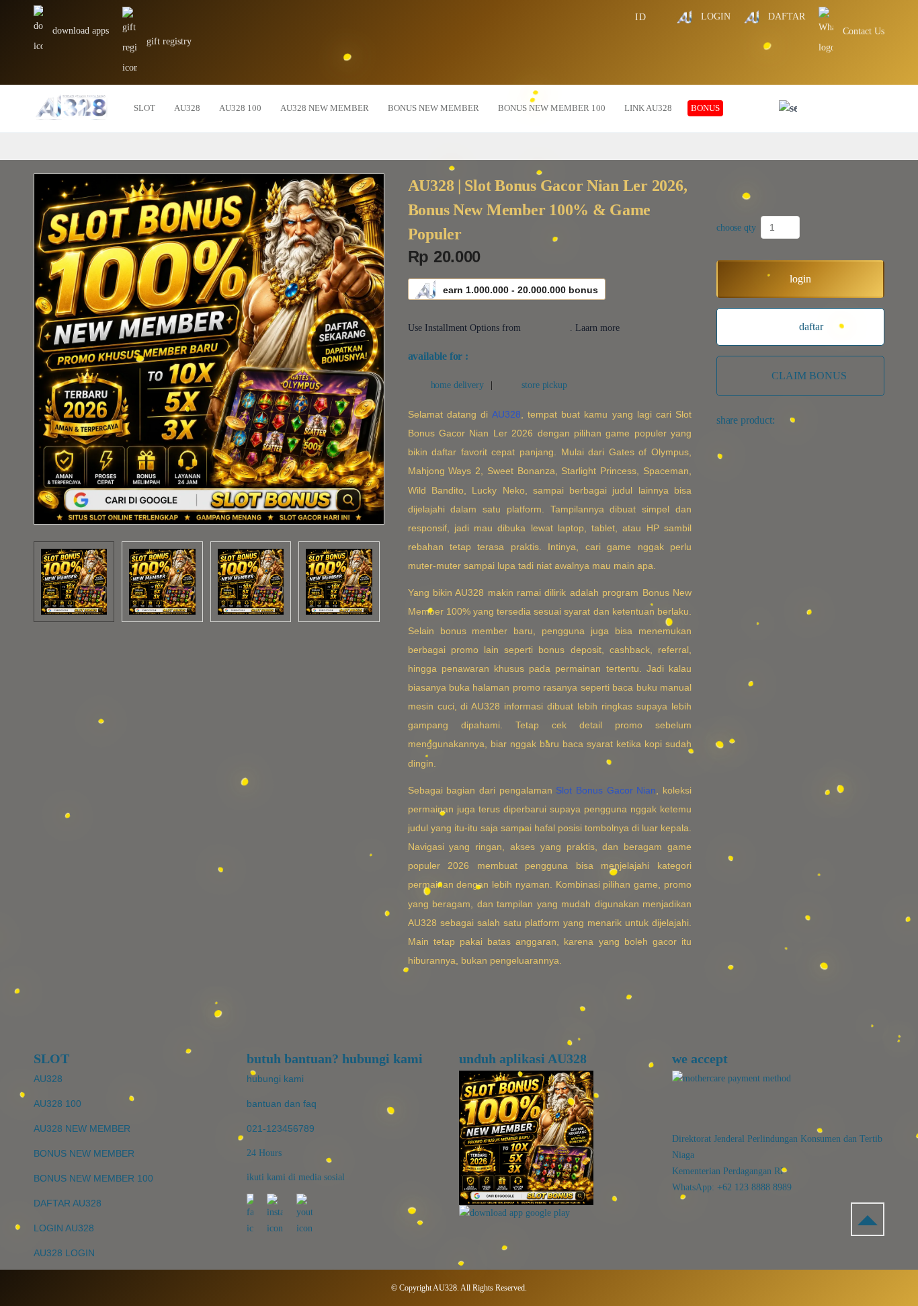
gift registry (168, 41)
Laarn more (597, 328)
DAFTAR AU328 (67, 1203)
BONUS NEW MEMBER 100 (93, 1178)
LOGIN (714, 16)
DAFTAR (785, 16)
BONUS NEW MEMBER (84, 1153)
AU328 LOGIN (64, 1252)
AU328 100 (57, 1103)
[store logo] (71, 108)
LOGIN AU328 (64, 1228)
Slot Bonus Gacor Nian (606, 790)
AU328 (506, 414)
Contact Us (862, 31)
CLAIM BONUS (809, 375)
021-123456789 (281, 1128)
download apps (79, 31)
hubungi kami (275, 1078)
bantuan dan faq (282, 1103)
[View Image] (74, 581)
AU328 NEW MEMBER (82, 1128)
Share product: (745, 420)
